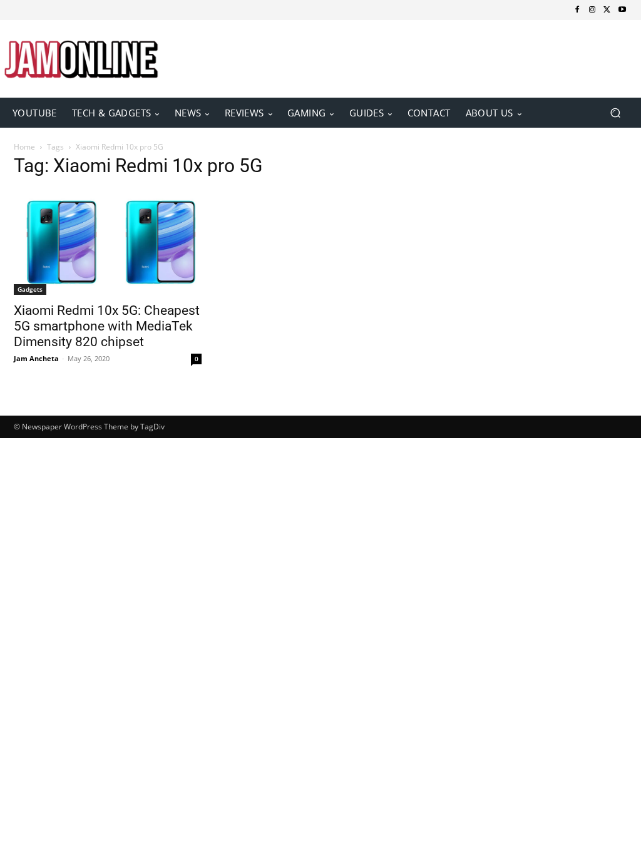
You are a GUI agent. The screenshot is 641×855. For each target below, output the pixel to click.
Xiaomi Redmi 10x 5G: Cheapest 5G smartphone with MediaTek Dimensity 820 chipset (107, 326)
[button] (615, 112)
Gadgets (30, 289)
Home (24, 146)
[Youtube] (622, 10)
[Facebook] (577, 10)
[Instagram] (592, 10)
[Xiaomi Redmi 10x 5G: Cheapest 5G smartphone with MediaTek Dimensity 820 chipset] (108, 242)
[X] (607, 10)
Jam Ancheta (36, 358)
